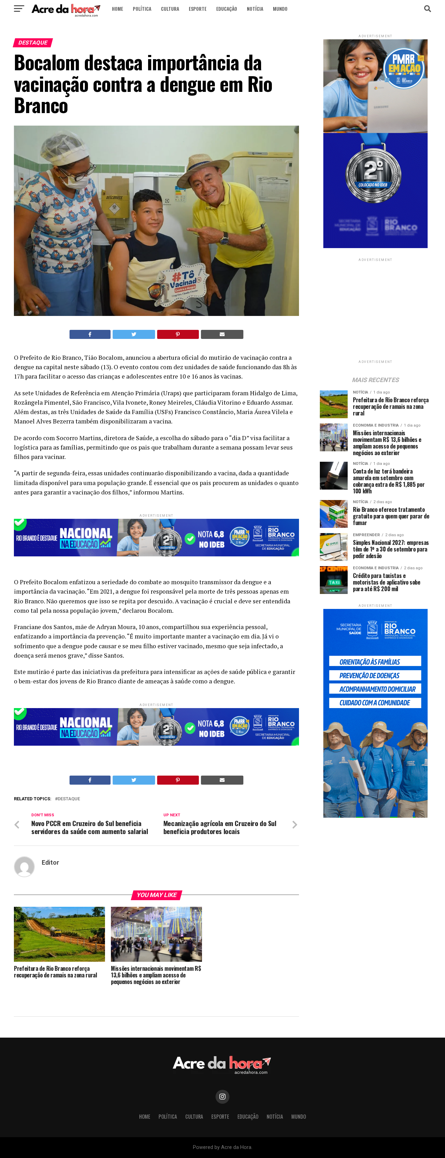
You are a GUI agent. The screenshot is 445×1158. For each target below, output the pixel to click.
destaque (69, 799)
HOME (117, 8)
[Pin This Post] (178, 334)
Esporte (198, 8)
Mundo (280, 8)
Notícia (255, 8)
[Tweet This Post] (134, 334)
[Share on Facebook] (90, 334)
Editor (50, 862)
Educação (226, 8)
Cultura (170, 8)
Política (142, 8)
